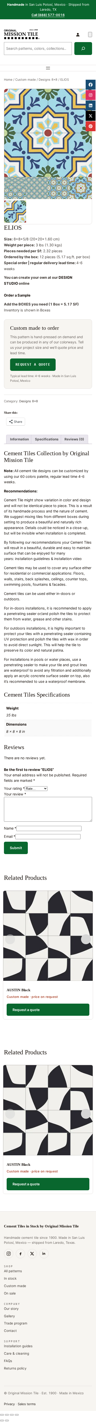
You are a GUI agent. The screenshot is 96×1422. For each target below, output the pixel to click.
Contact (10, 1331)
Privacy (9, 1404)
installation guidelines (32, 559)
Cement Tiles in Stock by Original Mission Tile (41, 1226)
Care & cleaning (16, 1353)
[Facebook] (20, 1253)
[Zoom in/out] (2, 1415)
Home (8, 79)
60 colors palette (34, 476)
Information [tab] (19, 439)
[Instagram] (8, 1253)
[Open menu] (48, 68)
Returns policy (15, 1368)
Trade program (15, 1323)
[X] (32, 1253)
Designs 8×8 (48, 79)
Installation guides (18, 1346)
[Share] (12, 1415)
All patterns (13, 1271)
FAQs (8, 1361)
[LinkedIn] (44, 1253)
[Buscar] (83, 48)
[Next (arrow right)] (7, 1420)
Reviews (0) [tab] (74, 439)
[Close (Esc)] (17, 1415)
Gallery (9, 1316)
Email (9, 836)
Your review (15, 794)
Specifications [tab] (47, 439)
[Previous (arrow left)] (2, 1420)
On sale (10, 1293)
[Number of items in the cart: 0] (90, 34)
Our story (11, 1309)
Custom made (25, 79)
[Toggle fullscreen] (7, 1415)
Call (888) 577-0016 (48, 15)
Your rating (14, 788)
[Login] (77, 34)
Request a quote (33, 364)
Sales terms (27, 1404)
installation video (68, 559)
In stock (10, 1278)
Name (10, 828)
